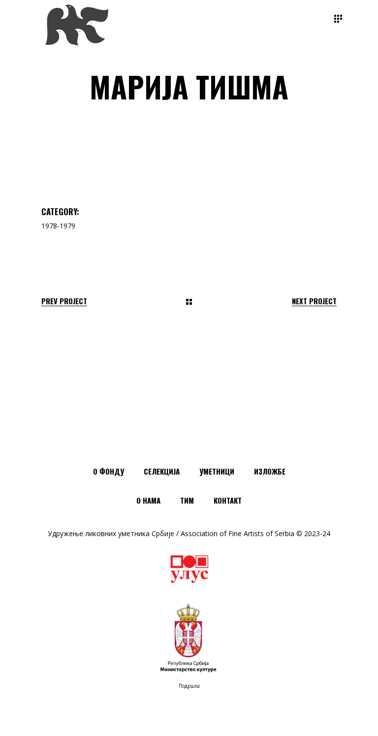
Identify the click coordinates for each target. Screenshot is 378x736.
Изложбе (269, 471)
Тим (187, 500)
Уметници (216, 471)
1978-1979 (58, 225)
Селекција (162, 471)
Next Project (314, 301)
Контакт (228, 500)
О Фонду (108, 471)
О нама (148, 500)
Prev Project (64, 301)
